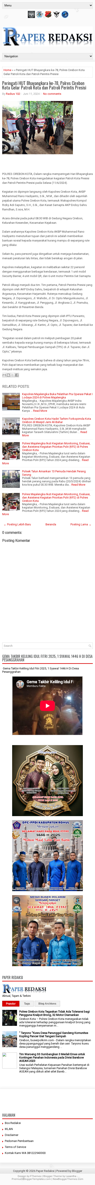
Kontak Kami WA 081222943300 (25, 1153)
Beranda (51, 524)
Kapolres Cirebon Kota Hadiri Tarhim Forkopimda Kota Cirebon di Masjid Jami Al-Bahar (56, 420)
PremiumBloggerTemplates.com (31, 1179)
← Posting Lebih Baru (17, 524)
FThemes (35, 1176)
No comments (52, 93)
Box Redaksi (13, 1123)
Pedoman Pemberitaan (19, 1141)
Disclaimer (11, 1135)
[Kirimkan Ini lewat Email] (4, 375)
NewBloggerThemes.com (68, 1179)
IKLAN (9, 1129)
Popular (11, 1003)
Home (7, 70)
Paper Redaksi (45, 1171)
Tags (27, 1003)
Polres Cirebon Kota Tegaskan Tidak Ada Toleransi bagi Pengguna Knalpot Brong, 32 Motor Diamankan (54, 1013)
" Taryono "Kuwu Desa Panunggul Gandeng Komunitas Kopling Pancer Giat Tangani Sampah (53, 1034)
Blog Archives (47, 1003)
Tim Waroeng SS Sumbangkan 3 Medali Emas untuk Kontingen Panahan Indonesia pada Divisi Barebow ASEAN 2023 (52, 1057)
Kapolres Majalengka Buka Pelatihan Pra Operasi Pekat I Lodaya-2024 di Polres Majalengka (57, 395)
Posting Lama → (80, 524)
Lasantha (71, 1176)
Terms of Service (15, 1147)
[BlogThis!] (8, 375)
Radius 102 (13, 93)
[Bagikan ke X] (12, 375)
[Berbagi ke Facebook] (17, 375)
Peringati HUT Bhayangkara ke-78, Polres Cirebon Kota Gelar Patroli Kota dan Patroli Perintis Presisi (44, 85)
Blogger (77, 1171)
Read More (40, 410)
